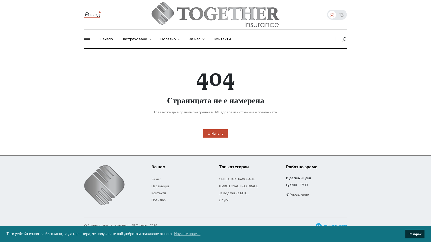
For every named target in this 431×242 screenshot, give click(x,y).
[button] (87, 39)
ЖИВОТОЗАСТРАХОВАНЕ (238, 186)
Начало (106, 39)
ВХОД (95, 15)
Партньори (160, 186)
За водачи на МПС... (234, 193)
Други (224, 200)
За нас (156, 179)
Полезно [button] (168, 39)
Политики (159, 200)
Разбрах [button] (415, 234)
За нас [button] (195, 39)
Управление (299, 194)
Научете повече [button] (187, 234)
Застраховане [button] (135, 39)
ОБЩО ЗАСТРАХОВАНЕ (237, 179)
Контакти (222, 39)
